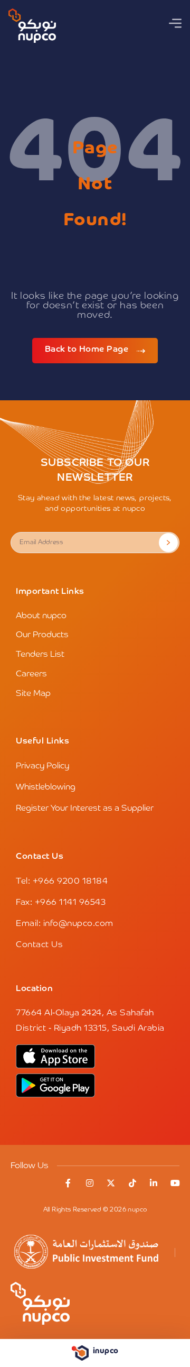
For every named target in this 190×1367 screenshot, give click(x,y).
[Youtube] (175, 1183)
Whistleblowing (45, 787)
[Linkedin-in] (154, 1183)
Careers (31, 674)
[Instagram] (90, 1183)
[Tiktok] (132, 1183)
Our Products (42, 635)
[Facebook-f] (68, 1183)
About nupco (41, 616)
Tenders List (40, 654)
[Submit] (168, 542)
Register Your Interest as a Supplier (85, 808)
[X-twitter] (111, 1183)
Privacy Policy (42, 766)
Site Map (33, 694)
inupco (106, 1351)
